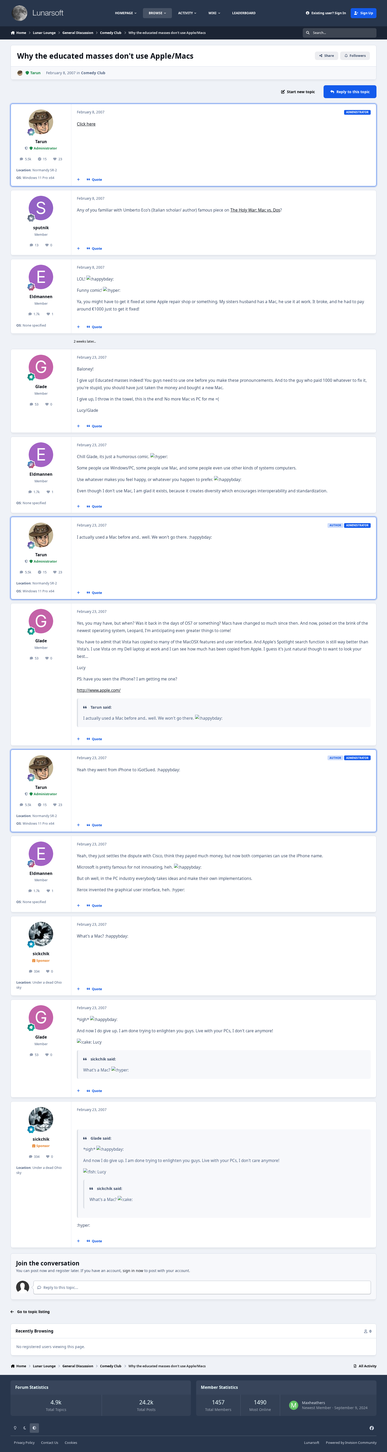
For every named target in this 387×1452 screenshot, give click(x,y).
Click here (86, 124)
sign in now (133, 1270)
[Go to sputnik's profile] (41, 208)
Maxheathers (313, 1402)
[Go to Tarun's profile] (20, 73)
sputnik (41, 228)
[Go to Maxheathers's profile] (293, 1405)
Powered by (351, 1442)
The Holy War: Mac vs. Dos (255, 210)
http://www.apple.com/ (99, 690)
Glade (41, 386)
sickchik (41, 954)
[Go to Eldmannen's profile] (41, 277)
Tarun (41, 141)
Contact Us (49, 1442)
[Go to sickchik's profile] (41, 934)
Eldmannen (40, 296)
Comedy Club (93, 72)
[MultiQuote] (78, 179)
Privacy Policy (24, 1442)
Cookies (71, 1442)
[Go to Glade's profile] (41, 367)
